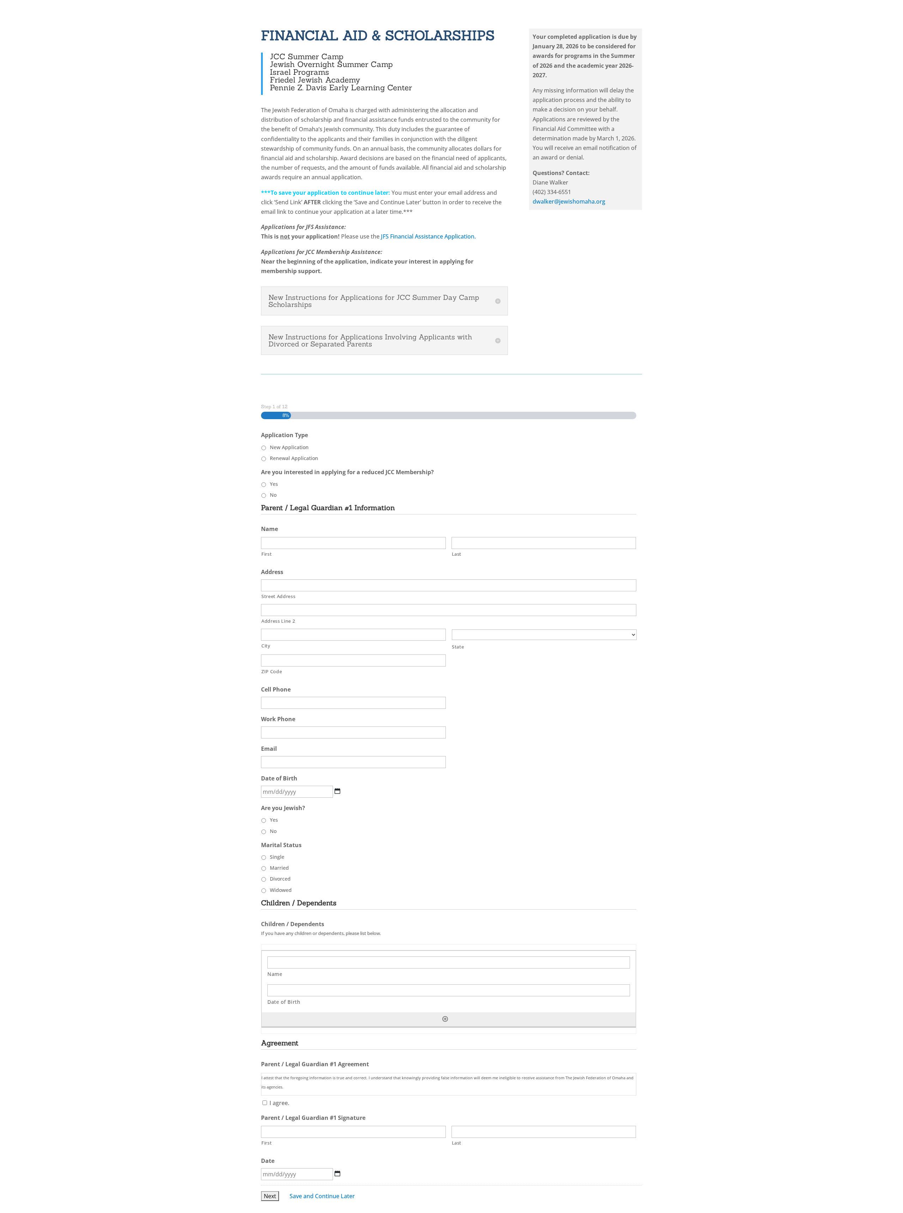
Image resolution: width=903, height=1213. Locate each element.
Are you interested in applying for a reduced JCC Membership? (350, 472)
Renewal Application (294, 458)
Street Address (278, 596)
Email (272, 749)
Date (270, 1161)
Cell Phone (279, 689)
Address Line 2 (278, 621)
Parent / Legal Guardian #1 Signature (316, 1118)
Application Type (287, 435)
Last (457, 554)
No (273, 494)
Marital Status (284, 845)
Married (279, 867)
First (266, 554)
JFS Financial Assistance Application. (428, 236)
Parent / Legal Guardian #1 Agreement (318, 1064)
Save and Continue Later (322, 1196)
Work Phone (281, 719)
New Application (289, 447)
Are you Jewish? (286, 808)
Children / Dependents (292, 924)
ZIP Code (271, 671)
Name (272, 529)
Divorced (280, 878)
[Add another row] (445, 1019)
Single (277, 856)
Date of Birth (282, 778)
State (458, 647)
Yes (274, 484)
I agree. (279, 1103)
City (266, 645)
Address (275, 572)
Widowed (281, 890)
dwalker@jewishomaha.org (569, 201)
